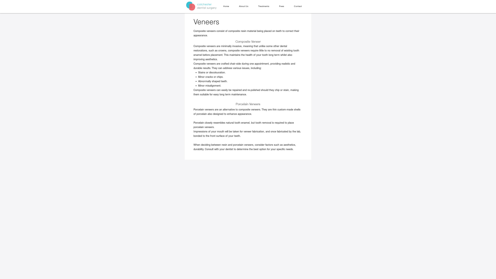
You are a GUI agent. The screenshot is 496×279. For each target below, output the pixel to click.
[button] (264, 6)
